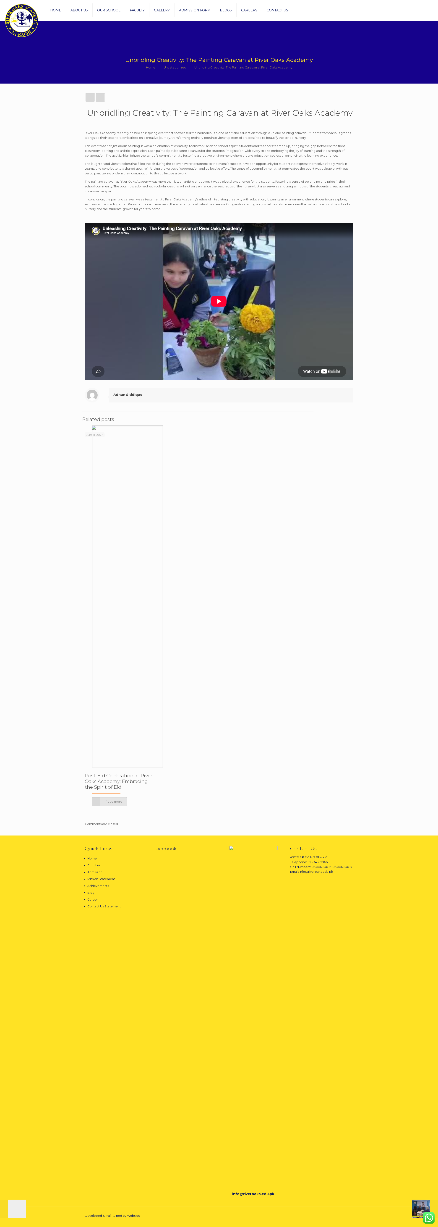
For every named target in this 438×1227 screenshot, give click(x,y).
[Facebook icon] (332, 1215)
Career (92, 899)
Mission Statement (101, 879)
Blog (90, 892)
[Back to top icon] (348, 1216)
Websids (133, 1215)
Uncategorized (175, 67)
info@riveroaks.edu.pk (253, 1194)
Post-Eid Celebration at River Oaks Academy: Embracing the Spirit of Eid (118, 781)
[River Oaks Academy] (22, 20)
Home (150, 67)
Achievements (98, 886)
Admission (94, 872)
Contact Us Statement (104, 906)
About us (93, 865)
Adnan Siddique (127, 394)
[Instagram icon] (337, 1215)
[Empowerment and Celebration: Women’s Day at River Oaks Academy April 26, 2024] (13, 1209)
